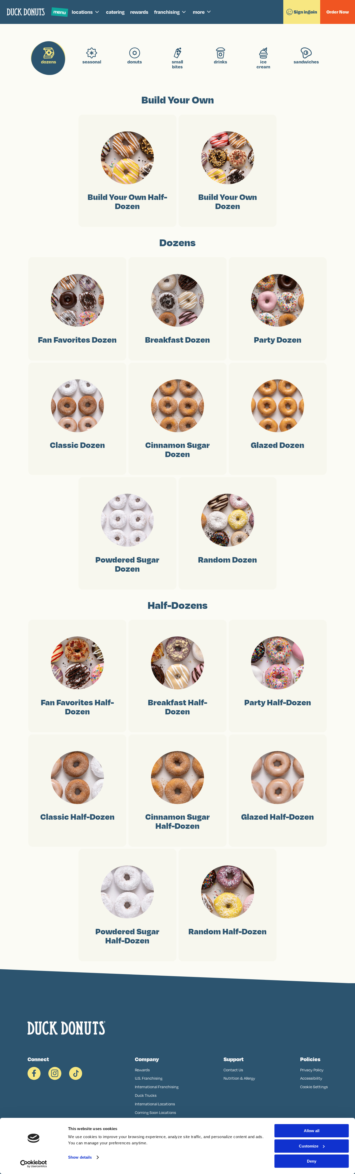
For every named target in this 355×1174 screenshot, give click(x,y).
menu (59, 12)
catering (115, 11)
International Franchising (157, 1087)
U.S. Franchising (148, 1078)
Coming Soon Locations (155, 1112)
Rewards (142, 1070)
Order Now (337, 12)
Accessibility (311, 1078)
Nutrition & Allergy (239, 1078)
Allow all (311, 1131)
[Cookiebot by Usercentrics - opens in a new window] (33, 1164)
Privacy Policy (312, 1070)
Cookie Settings (314, 1087)
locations (82, 11)
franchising (167, 11)
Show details (80, 1157)
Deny (311, 1161)
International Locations (155, 1104)
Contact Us (233, 1070)
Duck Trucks (145, 1095)
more (199, 11)
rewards (139, 11)
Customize (308, 1146)
